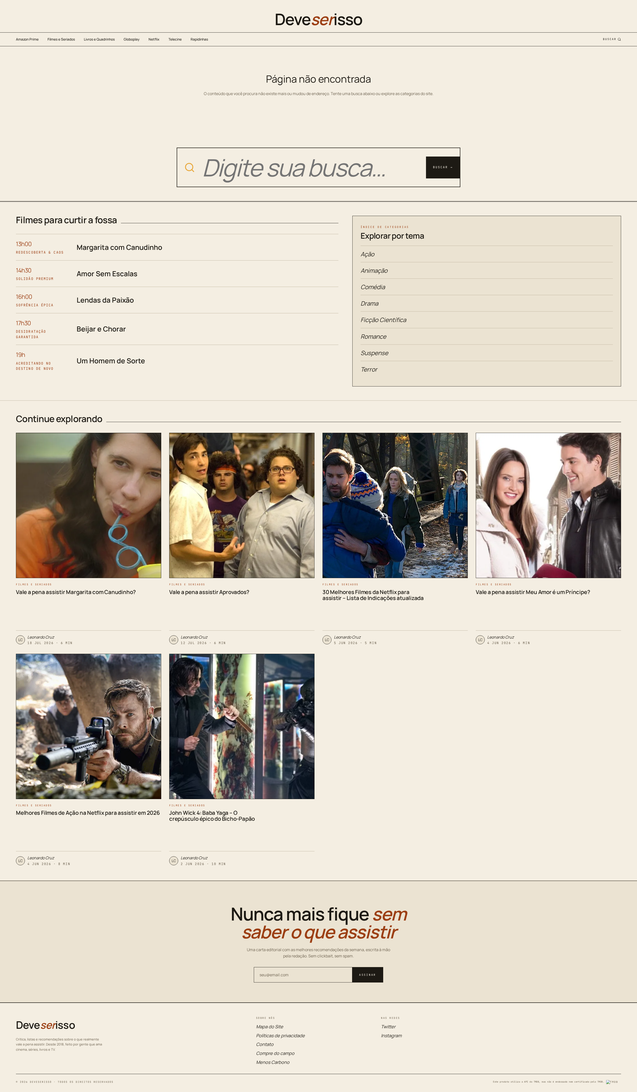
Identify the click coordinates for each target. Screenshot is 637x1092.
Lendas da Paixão (105, 300)
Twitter (388, 1027)
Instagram (391, 1035)
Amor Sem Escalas (107, 273)
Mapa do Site (269, 1027)
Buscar (609, 39)
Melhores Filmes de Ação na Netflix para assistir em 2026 (88, 813)
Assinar (367, 975)
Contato (264, 1044)
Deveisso (318, 19)
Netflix (154, 39)
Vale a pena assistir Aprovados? (209, 592)
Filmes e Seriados (61, 39)
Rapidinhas (199, 39)
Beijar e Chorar (101, 328)
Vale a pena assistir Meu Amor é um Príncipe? (533, 592)
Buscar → (443, 167)
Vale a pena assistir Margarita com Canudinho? (76, 592)
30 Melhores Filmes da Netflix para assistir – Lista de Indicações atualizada (373, 595)
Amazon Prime (27, 39)
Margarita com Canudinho (119, 247)
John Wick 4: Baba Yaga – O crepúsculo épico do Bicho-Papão (212, 815)
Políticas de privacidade (280, 1035)
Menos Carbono (272, 1062)
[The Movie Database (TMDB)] (613, 1082)
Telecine (175, 39)
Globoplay (132, 39)
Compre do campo (275, 1053)
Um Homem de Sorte (111, 360)
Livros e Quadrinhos (99, 39)
